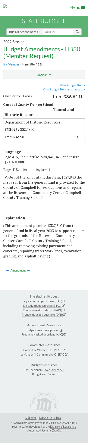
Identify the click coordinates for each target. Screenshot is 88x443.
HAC (50, 350)
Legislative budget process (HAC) (42, 301)
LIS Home (31, 417)
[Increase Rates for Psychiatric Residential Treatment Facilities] (8, 270)
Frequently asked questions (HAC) (42, 334)
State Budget (43, 20)
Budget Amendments (24, 31)
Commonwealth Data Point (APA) (42, 310)
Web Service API (54, 370)
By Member (11, 64)
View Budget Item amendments (63, 89)
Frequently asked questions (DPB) (42, 314)
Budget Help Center (44, 374)
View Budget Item (72, 85)
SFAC (58, 350)
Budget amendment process (43, 330)
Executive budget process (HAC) (42, 305)
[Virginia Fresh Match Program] (28, 270)
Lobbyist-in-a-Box (50, 417)
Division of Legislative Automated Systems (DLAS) (51, 428)
